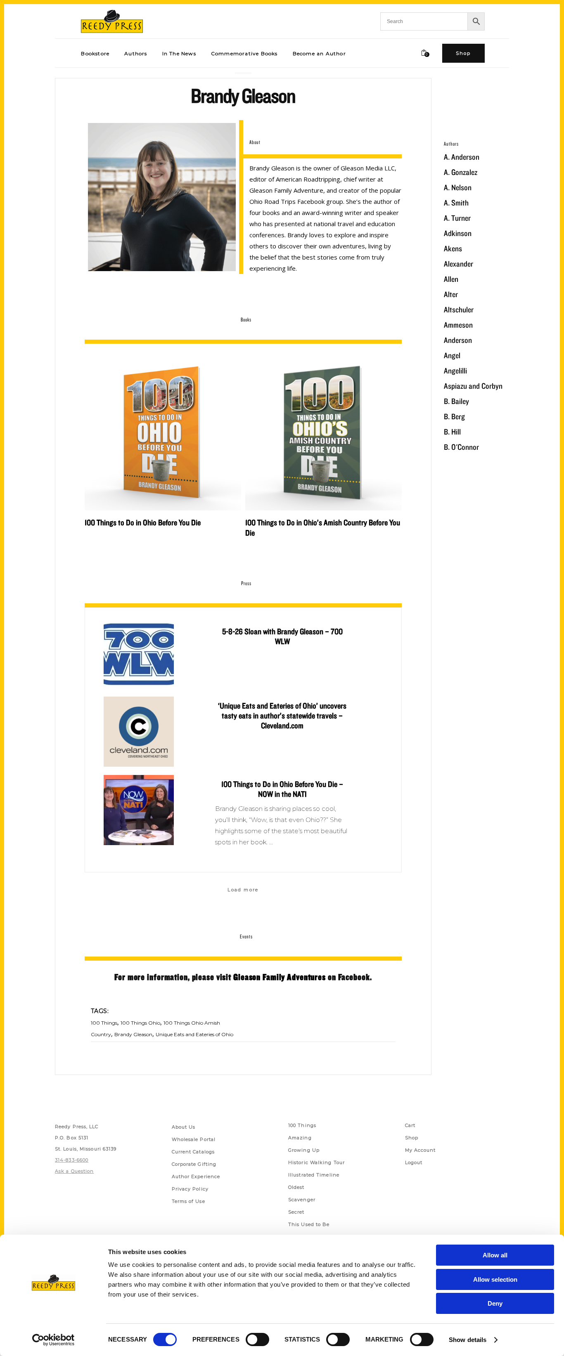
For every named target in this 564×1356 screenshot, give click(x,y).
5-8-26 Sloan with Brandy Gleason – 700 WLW (282, 636)
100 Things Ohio (140, 1023)
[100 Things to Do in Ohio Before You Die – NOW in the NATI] (139, 810)
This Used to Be (309, 1224)
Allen (451, 279)
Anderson (458, 340)
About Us (184, 1127)
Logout (414, 1162)
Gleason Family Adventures (279, 976)
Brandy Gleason (133, 1034)
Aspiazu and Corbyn (473, 386)
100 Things (104, 1023)
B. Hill (452, 432)
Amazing (300, 1138)
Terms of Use (188, 1201)
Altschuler (459, 309)
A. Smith (456, 203)
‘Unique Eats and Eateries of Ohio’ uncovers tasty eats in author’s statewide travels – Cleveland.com (282, 715)
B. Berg (454, 416)
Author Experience (196, 1176)
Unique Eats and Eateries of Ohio (194, 1034)
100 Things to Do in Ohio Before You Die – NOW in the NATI (282, 789)
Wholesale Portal (194, 1139)
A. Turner (457, 218)
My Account (420, 1150)
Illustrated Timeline (313, 1175)
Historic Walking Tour (316, 1162)
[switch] (257, 1339)
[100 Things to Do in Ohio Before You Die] (163, 432)
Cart (410, 1125)
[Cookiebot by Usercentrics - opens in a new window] (53, 1340)
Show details (467, 1339)
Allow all (495, 1255)
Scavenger (301, 1199)
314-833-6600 (71, 1160)
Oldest (296, 1187)
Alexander (458, 264)
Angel (452, 355)
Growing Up (304, 1150)
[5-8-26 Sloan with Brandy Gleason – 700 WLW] (139, 655)
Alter (451, 294)
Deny (495, 1303)
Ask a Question (74, 1171)
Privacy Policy (190, 1189)
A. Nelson (458, 187)
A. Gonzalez (460, 172)
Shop (411, 1138)
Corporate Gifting (194, 1164)
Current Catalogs (193, 1152)
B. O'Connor (461, 447)
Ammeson (458, 325)
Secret (296, 1212)
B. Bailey (456, 401)
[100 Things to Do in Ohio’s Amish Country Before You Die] (323, 432)
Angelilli (455, 371)
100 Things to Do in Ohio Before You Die (143, 522)
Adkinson (458, 233)
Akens (453, 248)
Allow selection (495, 1279)
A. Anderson (461, 157)
